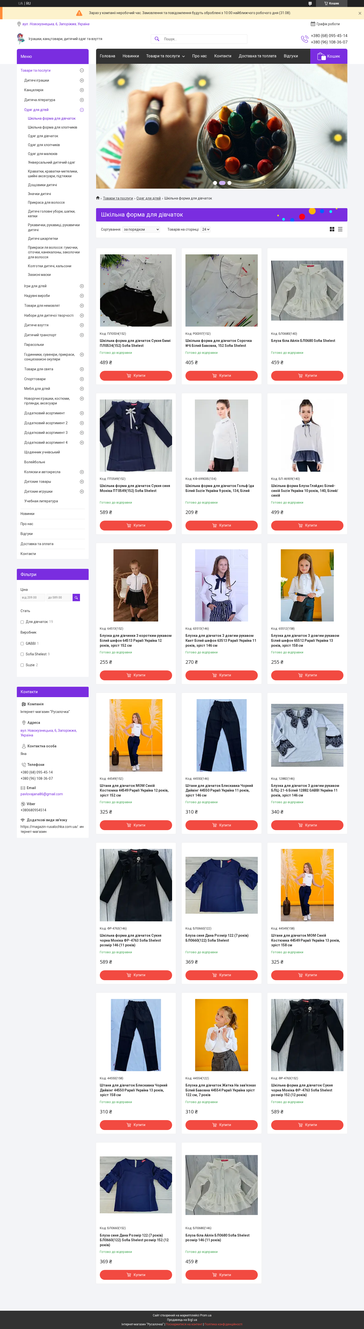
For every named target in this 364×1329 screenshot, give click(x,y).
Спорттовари (35, 379)
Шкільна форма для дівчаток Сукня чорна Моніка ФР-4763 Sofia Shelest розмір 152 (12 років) (302, 1090)
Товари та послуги (163, 56)
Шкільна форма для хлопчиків (52, 127)
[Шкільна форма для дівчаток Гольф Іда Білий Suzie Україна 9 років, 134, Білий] (221, 435)
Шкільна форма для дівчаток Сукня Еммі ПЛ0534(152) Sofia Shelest (135, 343)
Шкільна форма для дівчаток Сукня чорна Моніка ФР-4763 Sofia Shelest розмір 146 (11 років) (130, 940)
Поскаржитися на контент (184, 1324)
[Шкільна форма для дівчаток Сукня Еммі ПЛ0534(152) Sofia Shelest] (136, 290)
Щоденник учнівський (42, 452)
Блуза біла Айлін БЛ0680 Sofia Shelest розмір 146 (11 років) (217, 1237)
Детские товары (37, 482)
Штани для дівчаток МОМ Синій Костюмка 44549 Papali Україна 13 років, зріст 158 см (305, 940)
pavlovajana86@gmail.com (42, 794)
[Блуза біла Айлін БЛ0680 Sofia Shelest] (307, 290)
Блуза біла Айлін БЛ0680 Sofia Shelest (303, 341)
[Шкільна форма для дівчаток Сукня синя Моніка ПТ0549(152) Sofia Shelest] (136, 435)
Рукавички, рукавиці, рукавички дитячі (54, 227)
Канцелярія (33, 90)
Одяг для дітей (148, 198)
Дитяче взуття (36, 325)
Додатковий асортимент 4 (46, 442)
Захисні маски (39, 275)
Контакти (222, 56)
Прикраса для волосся (46, 202)
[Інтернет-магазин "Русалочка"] (21, 39)
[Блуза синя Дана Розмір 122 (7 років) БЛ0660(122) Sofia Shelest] (221, 885)
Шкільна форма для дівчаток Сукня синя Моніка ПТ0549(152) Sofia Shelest (135, 488)
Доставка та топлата (257, 56)
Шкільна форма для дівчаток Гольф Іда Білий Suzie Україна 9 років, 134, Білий (219, 488)
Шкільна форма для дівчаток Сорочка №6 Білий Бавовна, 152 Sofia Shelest (218, 343)
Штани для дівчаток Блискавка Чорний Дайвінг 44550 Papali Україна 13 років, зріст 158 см (133, 1090)
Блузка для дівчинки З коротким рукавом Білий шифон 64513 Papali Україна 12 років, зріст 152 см (136, 640)
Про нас (199, 56)
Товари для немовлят (42, 306)
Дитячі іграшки (36, 80)
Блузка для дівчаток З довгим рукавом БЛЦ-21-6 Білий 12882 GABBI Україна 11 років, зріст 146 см (305, 790)
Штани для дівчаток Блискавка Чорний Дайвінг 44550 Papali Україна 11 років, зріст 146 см (219, 790)
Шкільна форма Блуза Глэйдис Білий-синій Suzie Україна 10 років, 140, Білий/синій (304, 490)
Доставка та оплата (37, 544)
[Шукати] (157, 39)
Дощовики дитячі (42, 185)
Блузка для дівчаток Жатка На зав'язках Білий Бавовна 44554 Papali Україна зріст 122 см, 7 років (220, 1090)
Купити (139, 375)
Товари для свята (38, 369)
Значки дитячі (39, 194)
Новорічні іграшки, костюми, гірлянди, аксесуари (47, 401)
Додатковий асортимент (44, 413)
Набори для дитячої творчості (49, 315)
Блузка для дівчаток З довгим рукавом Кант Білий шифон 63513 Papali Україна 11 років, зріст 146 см (220, 640)
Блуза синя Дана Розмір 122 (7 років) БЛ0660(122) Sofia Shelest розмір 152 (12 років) (134, 1240)
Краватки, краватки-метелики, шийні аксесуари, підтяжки (53, 173)
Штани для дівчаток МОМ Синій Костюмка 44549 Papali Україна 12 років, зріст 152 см (134, 790)
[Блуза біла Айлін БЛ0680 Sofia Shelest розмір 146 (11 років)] (221, 1185)
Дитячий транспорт (40, 335)
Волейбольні (34, 462)
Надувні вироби (37, 296)
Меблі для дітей (37, 389)
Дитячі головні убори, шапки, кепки (51, 213)
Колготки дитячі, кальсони (49, 266)
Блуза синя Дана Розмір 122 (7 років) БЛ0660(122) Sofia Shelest (217, 937)
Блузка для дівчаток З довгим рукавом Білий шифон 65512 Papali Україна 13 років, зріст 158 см (305, 640)
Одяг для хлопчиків (44, 145)
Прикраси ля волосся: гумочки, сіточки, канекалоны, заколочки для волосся (54, 252)
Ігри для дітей (35, 286)
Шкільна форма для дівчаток (52, 118)
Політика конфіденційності (223, 1324)
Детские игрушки (38, 491)
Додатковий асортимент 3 (46, 433)
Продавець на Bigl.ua (182, 1320)
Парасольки (34, 345)
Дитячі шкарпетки (43, 239)
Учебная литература (41, 501)
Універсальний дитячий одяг (51, 162)
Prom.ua (205, 1315)
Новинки (131, 56)
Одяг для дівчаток (43, 136)
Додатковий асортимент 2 (46, 423)
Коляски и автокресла (42, 472)
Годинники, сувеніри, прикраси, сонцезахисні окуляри (49, 357)
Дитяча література (39, 100)
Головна (107, 56)
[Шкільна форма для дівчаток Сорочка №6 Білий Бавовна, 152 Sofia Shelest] (221, 290)
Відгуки (291, 56)
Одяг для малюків (42, 154)
